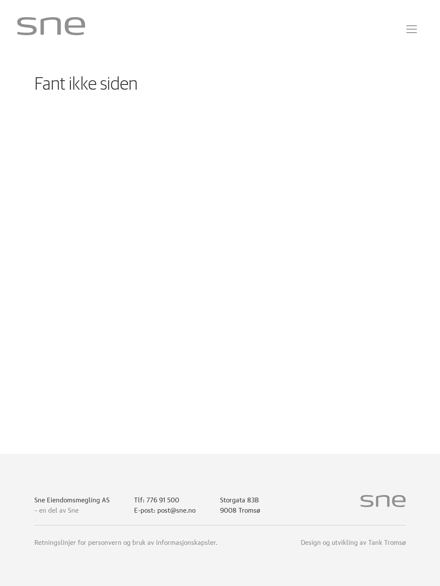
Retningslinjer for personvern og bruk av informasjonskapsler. (125, 541)
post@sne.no (176, 509)
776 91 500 (163, 499)
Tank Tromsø (387, 541)
